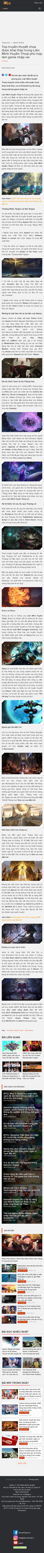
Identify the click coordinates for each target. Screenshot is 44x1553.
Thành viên (38, 3)
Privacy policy (34, 1479)
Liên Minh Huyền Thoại (14, 1030)
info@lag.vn (27, 1494)
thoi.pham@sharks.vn (23, 1501)
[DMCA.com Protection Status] (20, 1547)
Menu (5, 8)
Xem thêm (22, 1463)
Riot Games (29, 1030)
